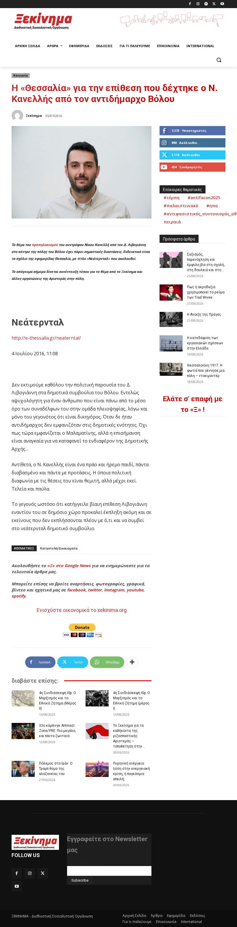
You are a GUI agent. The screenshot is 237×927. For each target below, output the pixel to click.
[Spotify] (206, 4)
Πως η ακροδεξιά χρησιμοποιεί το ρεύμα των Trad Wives (206, 292)
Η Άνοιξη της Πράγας (204, 314)
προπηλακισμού (45, 245)
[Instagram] (198, 4)
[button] (218, 60)
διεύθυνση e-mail (82, 863)
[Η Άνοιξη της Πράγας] (171, 319)
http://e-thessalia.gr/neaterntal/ (46, 338)
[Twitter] (214, 4)
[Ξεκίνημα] (18, 115)
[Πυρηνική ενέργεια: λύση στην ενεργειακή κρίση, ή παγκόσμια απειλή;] (97, 769)
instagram (114, 590)
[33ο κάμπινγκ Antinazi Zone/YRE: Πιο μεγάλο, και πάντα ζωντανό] (23, 731)
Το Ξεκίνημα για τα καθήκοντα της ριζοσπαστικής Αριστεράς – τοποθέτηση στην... (129, 736)
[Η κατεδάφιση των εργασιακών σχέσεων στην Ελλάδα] (171, 343)
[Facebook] (190, 4)
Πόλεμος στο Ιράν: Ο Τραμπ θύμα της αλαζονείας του (56, 768)
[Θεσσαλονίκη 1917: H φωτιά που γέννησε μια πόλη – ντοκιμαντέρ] (171, 369)
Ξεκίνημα (34, 115)
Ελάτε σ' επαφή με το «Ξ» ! (192, 404)
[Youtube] (222, 4)
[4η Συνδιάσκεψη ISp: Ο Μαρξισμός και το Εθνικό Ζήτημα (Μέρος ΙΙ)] (23, 698)
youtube (135, 590)
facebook (76, 590)
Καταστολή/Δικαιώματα (58, 548)
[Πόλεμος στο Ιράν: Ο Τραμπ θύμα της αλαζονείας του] (23, 769)
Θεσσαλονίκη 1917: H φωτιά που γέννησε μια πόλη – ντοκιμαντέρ (206, 370)
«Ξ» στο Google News (68, 565)
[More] (132, 662)
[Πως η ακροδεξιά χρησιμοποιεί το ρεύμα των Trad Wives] (171, 292)
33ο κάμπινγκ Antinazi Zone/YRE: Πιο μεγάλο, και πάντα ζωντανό (57, 731)
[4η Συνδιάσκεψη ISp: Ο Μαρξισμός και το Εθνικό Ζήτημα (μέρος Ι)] (97, 698)
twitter (95, 590)
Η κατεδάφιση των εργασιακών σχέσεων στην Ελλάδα (205, 343)
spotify (18, 596)
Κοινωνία (20, 75)
